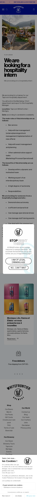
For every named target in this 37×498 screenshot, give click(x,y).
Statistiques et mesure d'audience (13, 487)
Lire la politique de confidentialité (11, 481)
